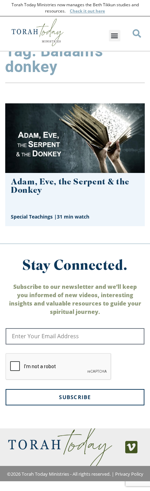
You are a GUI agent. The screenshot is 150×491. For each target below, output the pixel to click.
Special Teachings (32, 216)
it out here (93, 11)
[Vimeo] (131, 447)
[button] (114, 35)
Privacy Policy (129, 474)
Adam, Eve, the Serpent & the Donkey (70, 186)
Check (76, 11)
